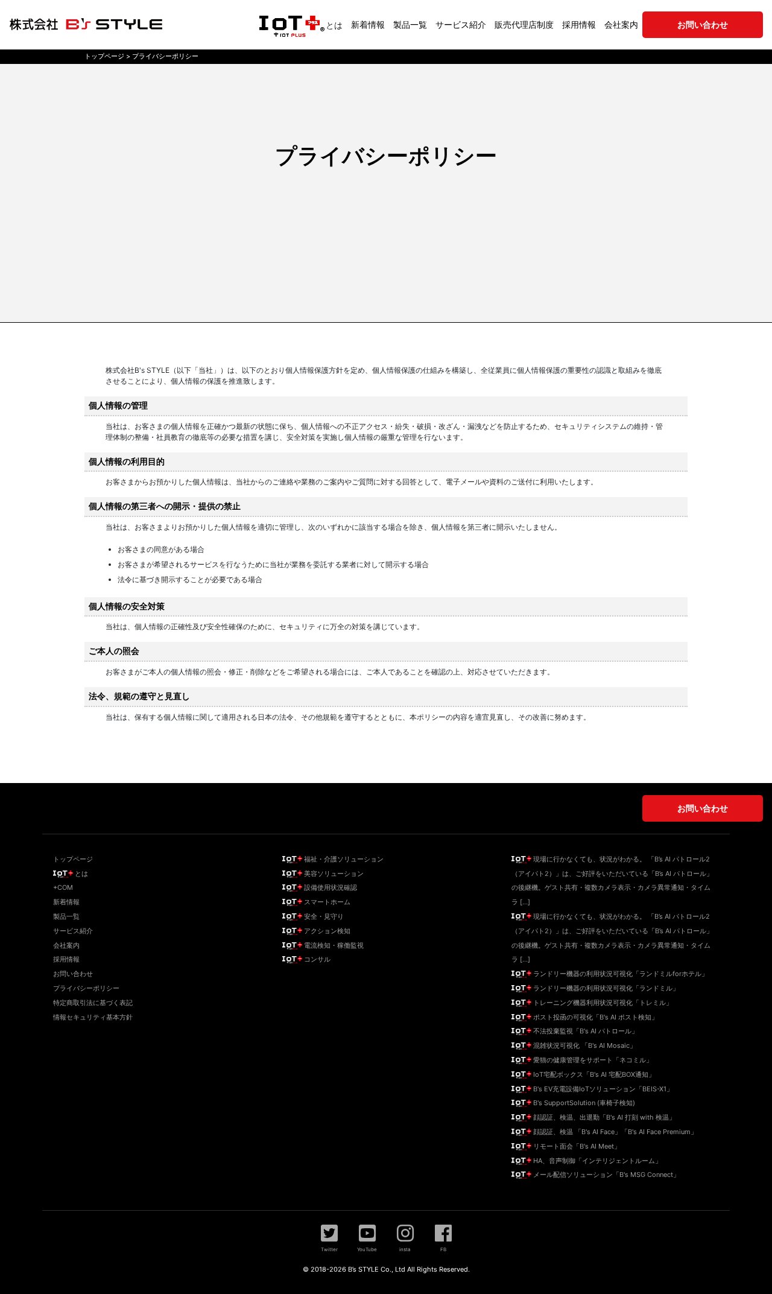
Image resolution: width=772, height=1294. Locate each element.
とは (334, 25)
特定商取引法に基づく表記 (93, 1002)
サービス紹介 (460, 24)
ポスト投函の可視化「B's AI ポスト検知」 (594, 1017)
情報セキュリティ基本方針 (93, 1017)
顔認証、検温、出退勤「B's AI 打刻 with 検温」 (603, 1117)
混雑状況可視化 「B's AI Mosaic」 (583, 1045)
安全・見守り (323, 916)
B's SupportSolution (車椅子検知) (583, 1103)
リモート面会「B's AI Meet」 (576, 1146)
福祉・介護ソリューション (343, 859)
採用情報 (579, 24)
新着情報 (368, 24)
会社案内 (621, 24)
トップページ (73, 859)
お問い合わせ (73, 973)
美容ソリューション (333, 873)
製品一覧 (410, 24)
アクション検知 (326, 931)
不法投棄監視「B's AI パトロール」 (584, 1031)
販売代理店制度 (524, 24)
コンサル (316, 959)
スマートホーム (326, 902)
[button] (329, 1238)
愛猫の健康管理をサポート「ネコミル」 (592, 1060)
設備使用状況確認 (329, 887)
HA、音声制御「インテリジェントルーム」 (596, 1160)
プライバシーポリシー (86, 988)
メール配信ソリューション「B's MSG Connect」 (605, 1174)
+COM (63, 887)
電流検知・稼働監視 (333, 945)
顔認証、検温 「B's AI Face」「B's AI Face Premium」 (614, 1131)
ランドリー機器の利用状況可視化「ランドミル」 (605, 988)
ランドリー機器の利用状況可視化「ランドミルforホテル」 (619, 973)
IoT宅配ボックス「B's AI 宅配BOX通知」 (593, 1074)
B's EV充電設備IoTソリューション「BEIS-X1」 (602, 1089)
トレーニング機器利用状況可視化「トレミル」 (601, 1002)
